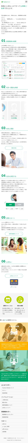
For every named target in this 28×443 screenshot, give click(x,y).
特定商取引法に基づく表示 (12, 438)
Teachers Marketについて (8, 387)
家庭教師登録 (5, 417)
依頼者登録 (4, 393)
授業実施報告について (14, 233)
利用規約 (5, 438)
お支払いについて (14, 275)
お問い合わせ (5, 429)
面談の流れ (14, 148)
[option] (14, 110)
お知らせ (4, 423)
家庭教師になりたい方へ (7, 414)
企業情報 (4, 431)
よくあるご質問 (5, 426)
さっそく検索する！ (14, 337)
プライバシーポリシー (20, 438)
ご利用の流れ (5, 399)
